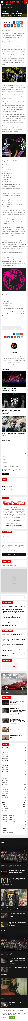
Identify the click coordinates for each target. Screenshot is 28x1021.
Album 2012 (5, 767)
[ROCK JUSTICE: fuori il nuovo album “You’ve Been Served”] (4, 880)
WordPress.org (5, 493)
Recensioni (4, 828)
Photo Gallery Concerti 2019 (8, 821)
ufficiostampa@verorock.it (14, 522)
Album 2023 (5, 791)
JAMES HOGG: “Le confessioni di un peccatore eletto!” (13, 908)
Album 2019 (5, 782)
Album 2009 (5, 763)
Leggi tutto (5, 1017)
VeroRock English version (7, 832)
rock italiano (11, 329)
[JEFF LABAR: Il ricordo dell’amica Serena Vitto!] (4, 1004)
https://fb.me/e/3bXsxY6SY (17, 46)
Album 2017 (5, 778)
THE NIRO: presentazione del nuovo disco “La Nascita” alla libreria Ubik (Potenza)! (17, 915)
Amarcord (4, 800)
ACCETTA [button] (12, 1017)
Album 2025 (5, 795)
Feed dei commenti (7, 489)
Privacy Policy (5, 470)
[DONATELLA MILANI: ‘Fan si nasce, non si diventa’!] (14, 986)
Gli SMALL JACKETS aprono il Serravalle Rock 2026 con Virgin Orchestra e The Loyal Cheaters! (13, 617)
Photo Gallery (5, 811)
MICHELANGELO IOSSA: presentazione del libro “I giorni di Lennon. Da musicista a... (17, 924)
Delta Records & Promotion (8, 326)
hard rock (18, 326)
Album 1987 (5, 754)
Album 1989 (5, 756)
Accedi (3, 483)
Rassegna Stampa (6, 885)
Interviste (4, 804)
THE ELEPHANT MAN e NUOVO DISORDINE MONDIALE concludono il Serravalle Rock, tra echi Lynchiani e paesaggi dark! (13, 611)
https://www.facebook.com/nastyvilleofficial (14, 311)
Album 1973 (5, 747)
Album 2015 (5, 774)
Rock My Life (18, 329)
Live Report (4, 806)
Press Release (4, 9)
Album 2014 (5, 771)
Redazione (5, 15)
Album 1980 (5, 750)
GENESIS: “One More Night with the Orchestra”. (13, 606)
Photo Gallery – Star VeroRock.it (9, 813)
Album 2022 (5, 789)
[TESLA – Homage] (5, 729)
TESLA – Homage (6, 622)
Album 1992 (5, 758)
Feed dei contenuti (7, 486)
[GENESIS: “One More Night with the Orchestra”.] (5, 702)
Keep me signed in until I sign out (11, 551)
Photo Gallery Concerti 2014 (8, 819)
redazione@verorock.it (16, 520)
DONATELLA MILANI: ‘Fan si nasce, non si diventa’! (12, 997)
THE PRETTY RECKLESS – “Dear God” (11, 625)
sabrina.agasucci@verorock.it (13, 523)
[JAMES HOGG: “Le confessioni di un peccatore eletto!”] (14, 897)
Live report (4, 930)
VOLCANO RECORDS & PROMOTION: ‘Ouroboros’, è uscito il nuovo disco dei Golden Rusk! (12, 412)
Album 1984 (5, 752)
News (3, 808)
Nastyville (5, 329)
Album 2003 (5, 760)
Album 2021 (5, 787)
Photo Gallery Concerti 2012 (8, 817)
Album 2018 (5, 780)
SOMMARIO (4, 830)
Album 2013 (5, 769)
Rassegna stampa (6, 826)
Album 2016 (5, 776)
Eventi (3, 802)
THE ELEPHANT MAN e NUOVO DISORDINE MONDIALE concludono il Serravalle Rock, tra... (18, 960)
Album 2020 (5, 784)
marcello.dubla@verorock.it (14, 526)
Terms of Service (13, 470)
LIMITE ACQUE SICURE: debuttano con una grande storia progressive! (13, 389)
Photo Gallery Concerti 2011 (8, 815)
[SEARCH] (24, 596)
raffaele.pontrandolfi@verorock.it (14, 525)
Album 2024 (5, 793)
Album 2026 (5, 798)
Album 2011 (5, 765)
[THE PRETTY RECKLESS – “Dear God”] (5, 737)
